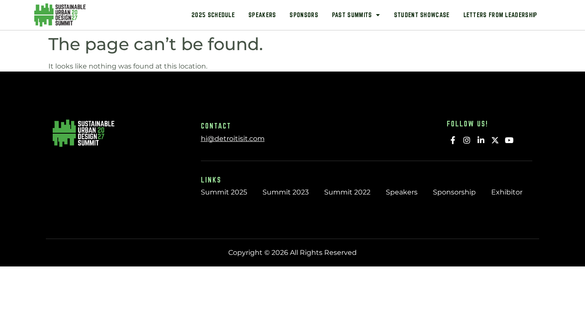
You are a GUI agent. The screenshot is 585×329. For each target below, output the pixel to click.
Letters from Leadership (500, 14)
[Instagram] (467, 140)
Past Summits (352, 14)
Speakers (262, 14)
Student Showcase (422, 14)
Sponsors (304, 14)
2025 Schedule (213, 14)
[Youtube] (509, 140)
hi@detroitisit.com (233, 139)
